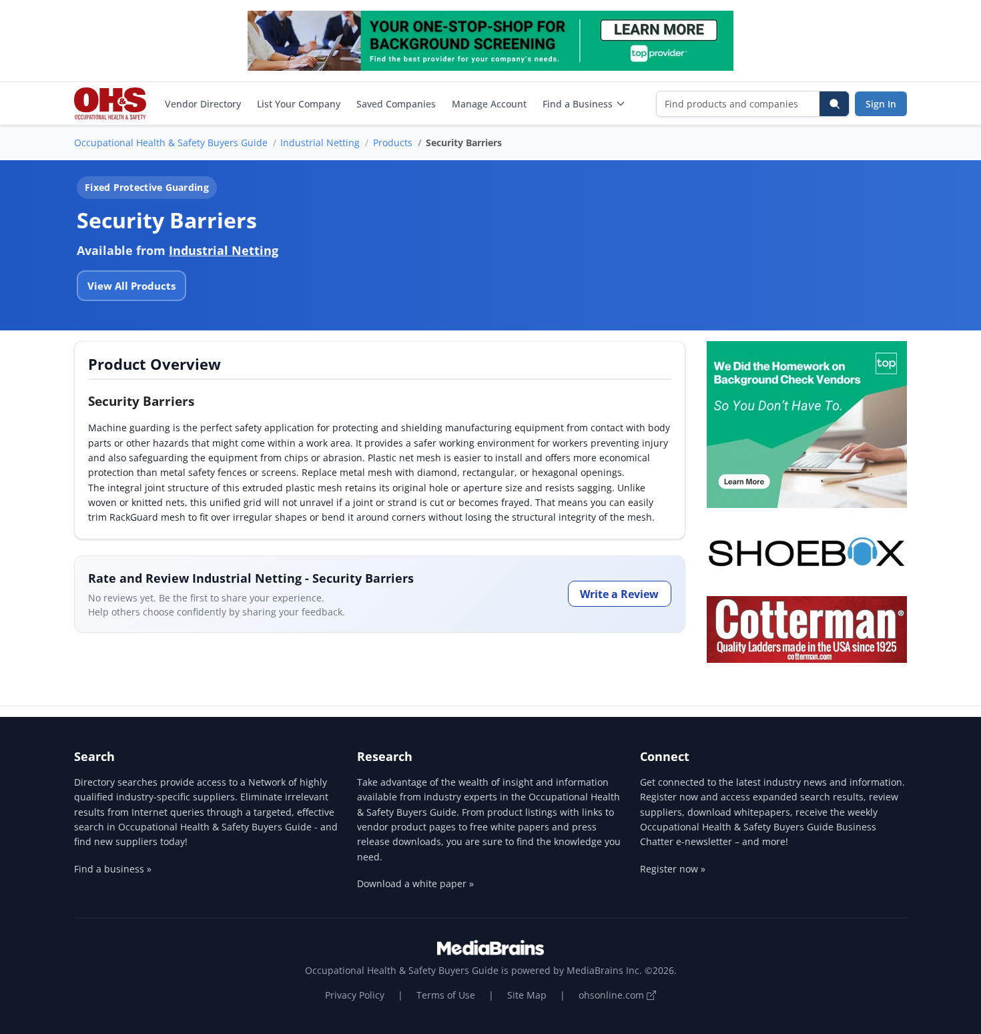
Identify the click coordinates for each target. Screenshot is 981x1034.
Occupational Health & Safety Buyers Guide (171, 142)
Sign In (881, 103)
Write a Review (619, 594)
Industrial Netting (320, 142)
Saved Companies (396, 103)
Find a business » (112, 868)
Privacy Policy (354, 995)
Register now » (672, 868)
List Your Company (298, 103)
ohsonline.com (613, 995)
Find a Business (578, 103)
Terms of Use (445, 995)
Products (392, 142)
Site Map (527, 995)
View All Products (131, 285)
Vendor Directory (203, 103)
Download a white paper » (415, 883)
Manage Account (489, 103)
